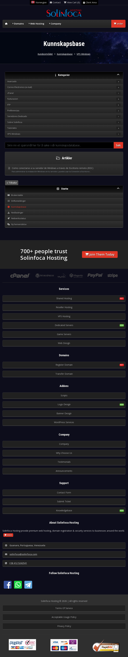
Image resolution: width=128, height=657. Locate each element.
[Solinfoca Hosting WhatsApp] (18, 585)
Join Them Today (101, 254)
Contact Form (64, 492)
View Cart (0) (73, 2)
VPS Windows (83, 54)
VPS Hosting (64, 316)
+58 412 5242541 (18, 563)
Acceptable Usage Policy (64, 617)
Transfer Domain (64, 373)
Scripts (64, 395)
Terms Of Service (64, 608)
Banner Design (64, 413)
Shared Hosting (64, 298)
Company (56, 23)
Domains (19, 23)
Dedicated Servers (64, 325)
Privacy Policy (64, 626)
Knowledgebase (64, 510)
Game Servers (64, 334)
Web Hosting (37, 23)
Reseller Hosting (64, 307)
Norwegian (41, 2)
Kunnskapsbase (65, 54)
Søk (118, 145)
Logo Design (64, 404)
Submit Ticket (64, 501)
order (120, 23)
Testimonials (64, 461)
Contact (57, 2)
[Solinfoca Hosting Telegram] (28, 585)
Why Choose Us (64, 452)
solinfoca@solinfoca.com (23, 554)
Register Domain (64, 364)
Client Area (91, 2)
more (9, 535)
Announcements (64, 470)
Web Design (64, 343)
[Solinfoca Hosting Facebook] (8, 585)
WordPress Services (64, 422)
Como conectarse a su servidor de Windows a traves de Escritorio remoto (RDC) (52, 170)
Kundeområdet (45, 54)
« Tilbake (12, 182)
